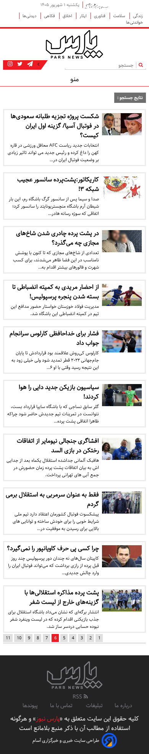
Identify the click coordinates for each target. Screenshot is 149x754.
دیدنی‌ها (30, 16)
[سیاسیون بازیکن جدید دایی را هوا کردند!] (122, 395)
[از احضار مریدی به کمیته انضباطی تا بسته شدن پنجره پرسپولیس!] (122, 295)
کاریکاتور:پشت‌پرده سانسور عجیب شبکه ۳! (58, 184)
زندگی (138, 16)
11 (8, 638)
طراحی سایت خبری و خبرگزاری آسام (65, 740)
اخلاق (68, 16)
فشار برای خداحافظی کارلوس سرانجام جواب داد (54, 338)
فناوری (100, 16)
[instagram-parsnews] (10, 64)
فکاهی (50, 16)
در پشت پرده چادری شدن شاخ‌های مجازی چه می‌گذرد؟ (57, 238)
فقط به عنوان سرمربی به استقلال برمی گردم (52, 499)
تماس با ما (62, 705)
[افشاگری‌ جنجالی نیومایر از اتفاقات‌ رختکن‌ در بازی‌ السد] (122, 449)
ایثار (83, 16)
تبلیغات (94, 705)
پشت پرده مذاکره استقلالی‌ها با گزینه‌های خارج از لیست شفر (61, 597)
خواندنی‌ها (134, 22)
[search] (142, 65)
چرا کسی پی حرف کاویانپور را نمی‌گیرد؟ (53, 548)
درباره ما (123, 705)
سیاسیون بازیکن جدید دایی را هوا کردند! (59, 392)
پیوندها (30, 705)
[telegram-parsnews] (29, 64)
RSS (78, 697)
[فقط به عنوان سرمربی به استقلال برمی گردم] (122, 502)
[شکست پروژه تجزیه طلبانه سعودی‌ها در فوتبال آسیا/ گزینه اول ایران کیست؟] (122, 124)
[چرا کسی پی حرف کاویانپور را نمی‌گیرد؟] (122, 556)
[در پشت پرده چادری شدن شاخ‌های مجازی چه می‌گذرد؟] (122, 241)
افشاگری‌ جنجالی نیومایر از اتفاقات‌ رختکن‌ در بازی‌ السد (58, 445)
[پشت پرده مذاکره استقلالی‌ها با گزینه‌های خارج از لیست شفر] (122, 600)
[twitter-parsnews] (19, 64)
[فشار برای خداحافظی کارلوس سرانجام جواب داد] (122, 341)
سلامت (119, 16)
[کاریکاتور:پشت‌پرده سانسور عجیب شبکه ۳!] (122, 187)
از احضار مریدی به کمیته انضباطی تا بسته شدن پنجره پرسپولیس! (55, 291)
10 (19, 638)
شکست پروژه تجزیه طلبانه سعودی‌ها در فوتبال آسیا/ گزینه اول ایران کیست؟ (55, 126)
